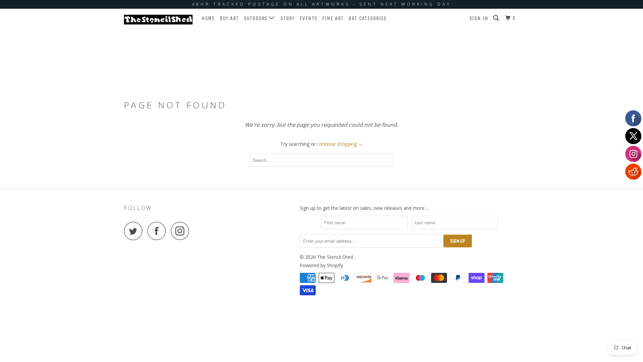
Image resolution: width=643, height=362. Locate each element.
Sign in (479, 18)
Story (288, 18)
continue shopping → (340, 144)
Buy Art (229, 18)
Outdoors (256, 18)
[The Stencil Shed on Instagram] (182, 231)
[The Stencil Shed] (158, 19)
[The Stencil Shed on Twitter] (135, 231)
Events (308, 18)
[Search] (496, 18)
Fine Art (333, 18)
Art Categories (367, 18)
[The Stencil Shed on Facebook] (158, 231)
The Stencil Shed (335, 257)
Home (208, 18)
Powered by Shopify (321, 265)
